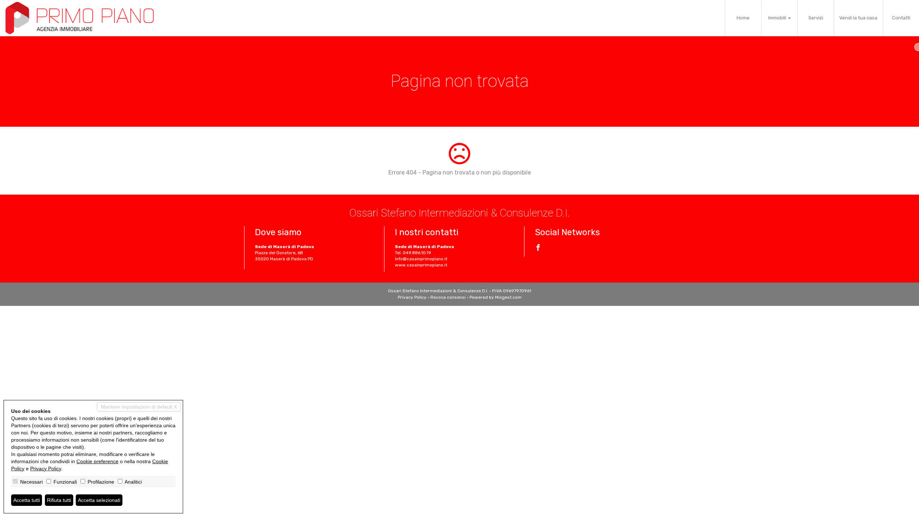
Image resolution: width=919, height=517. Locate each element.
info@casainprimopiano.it (421, 258)
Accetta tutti (26, 500)
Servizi (815, 17)
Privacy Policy (412, 297)
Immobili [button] (777, 17)
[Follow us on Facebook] (538, 248)
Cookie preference (97, 461)
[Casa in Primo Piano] (79, 18)
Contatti (901, 17)
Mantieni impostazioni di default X (139, 407)
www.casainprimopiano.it (421, 264)
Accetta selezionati (99, 500)
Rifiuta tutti (59, 500)
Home (743, 17)
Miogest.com (508, 297)
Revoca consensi (448, 297)
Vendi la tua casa (858, 17)
